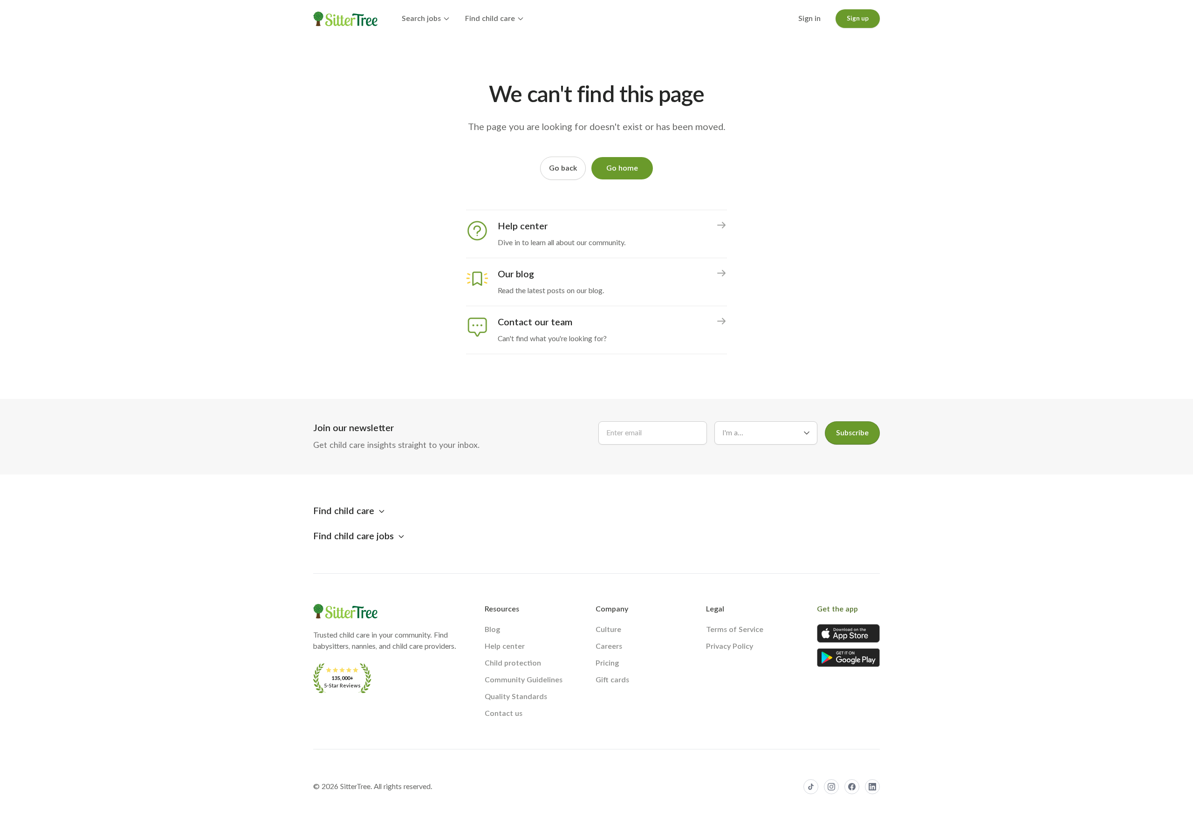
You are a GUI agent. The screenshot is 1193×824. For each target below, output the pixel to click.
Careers (609, 646)
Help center (505, 646)
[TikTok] (810, 786)
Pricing (607, 663)
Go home (622, 168)
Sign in (809, 18)
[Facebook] (851, 786)
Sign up (858, 18)
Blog (492, 629)
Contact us (503, 713)
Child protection (513, 663)
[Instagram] (831, 786)
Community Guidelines (523, 680)
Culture (608, 629)
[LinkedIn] (872, 786)
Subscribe (852, 433)
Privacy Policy (729, 646)
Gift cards (612, 680)
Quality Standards (516, 696)
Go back (563, 168)
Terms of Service (734, 629)
